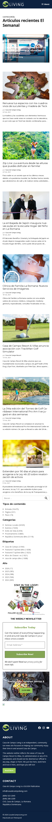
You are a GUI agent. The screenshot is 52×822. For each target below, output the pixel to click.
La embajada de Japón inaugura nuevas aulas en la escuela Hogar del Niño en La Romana (25, 226)
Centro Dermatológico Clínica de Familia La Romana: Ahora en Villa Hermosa (25, 50)
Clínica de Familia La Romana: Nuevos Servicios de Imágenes (25, 287)
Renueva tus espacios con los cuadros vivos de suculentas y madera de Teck (25, 105)
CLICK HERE (26, 690)
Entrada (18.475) (12, 509)
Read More (9, 770)
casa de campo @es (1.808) (16, 558)
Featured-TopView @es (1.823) (18, 552)
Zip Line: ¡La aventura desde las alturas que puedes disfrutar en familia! (25, 165)
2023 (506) (9, 577)
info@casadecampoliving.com (15, 791)
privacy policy (33, 661)
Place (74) (9, 515)
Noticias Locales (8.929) (15, 525)
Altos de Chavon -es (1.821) (16, 555)
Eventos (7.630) (11, 528)
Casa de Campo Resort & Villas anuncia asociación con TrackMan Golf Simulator (26, 348)
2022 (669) (9, 580)
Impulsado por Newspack (12, 818)
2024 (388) (9, 574)
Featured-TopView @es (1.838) (18, 549)
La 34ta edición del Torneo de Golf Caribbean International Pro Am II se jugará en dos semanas (25, 411)
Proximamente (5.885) (14, 534)
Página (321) (10, 512)
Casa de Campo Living (15, 57)
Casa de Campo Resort (13, 355)
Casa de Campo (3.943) (14, 547)
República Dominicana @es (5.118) (19, 536)
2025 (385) (9, 571)
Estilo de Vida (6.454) (13, 531)
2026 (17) (9, 568)
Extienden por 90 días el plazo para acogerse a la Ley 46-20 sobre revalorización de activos (25, 474)
